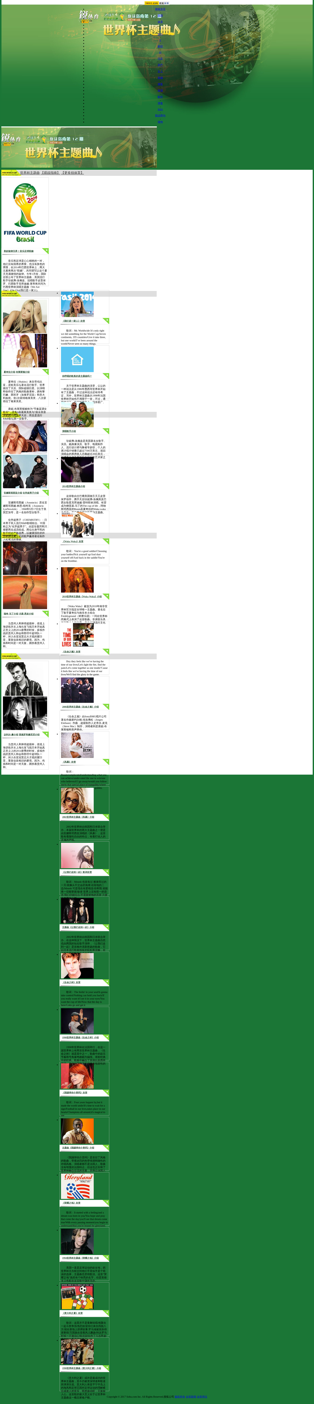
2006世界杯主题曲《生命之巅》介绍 (80, 707)
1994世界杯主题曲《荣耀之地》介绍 (80, 1258)
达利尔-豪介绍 (11, 734)
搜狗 (160, 122)
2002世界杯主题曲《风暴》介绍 (78, 817)
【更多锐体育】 (72, 173)
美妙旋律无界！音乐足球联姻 (19, 251)
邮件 (160, 97)
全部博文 (202, 1396)
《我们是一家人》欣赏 (73, 321)
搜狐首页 (160, 9)
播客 (160, 84)
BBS (160, 109)
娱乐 (160, 34)
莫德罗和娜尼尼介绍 (29, 734)
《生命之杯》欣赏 (71, 982)
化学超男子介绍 (31, 493)
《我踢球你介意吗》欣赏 (74, 1092)
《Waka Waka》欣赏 (72, 541)
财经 (160, 46)
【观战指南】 (50, 173)
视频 (160, 77)
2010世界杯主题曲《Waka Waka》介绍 (82, 596)
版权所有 (180, 1396)
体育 (160, 21)
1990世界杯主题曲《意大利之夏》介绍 (81, 1368)
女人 (160, 71)
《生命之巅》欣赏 (71, 651)
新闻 (160, 15)
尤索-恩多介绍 (26, 614)
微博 (160, 90)
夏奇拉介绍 (9, 372)
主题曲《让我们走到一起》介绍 (78, 927)
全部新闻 (191, 1396)
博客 (160, 103)
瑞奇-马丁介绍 (11, 614)
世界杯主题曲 (30, 173)
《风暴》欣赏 (69, 762)
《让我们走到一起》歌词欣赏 (77, 872)
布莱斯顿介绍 (23, 372)
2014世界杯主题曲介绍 (73, 486)
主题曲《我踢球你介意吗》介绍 (78, 1148)
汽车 (160, 58)
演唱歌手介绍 (69, 431)
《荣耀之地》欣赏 (71, 1203)
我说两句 (160, 115)
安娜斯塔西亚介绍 (13, 493)
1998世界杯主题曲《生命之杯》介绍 (80, 1037)
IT (160, 52)
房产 (160, 65)
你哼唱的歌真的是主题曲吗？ (77, 376)
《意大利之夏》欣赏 (72, 1313)
